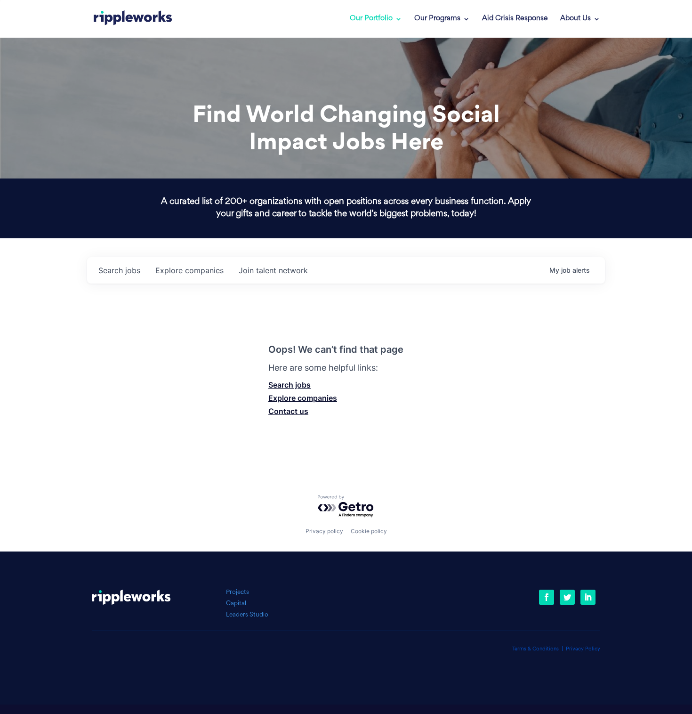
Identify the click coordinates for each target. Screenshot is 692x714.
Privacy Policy (583, 649)
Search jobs (289, 384)
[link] (133, 19)
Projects (237, 592)
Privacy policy (324, 531)
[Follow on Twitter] (567, 597)
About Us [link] (575, 19)
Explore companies (302, 398)
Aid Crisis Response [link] (515, 19)
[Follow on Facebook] (546, 597)
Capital (236, 603)
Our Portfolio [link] (371, 19)
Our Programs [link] (437, 19)
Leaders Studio (247, 615)
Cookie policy (369, 531)
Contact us (288, 411)
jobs (119, 270)
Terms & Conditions (535, 649)
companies (189, 270)
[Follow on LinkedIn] (587, 597)
